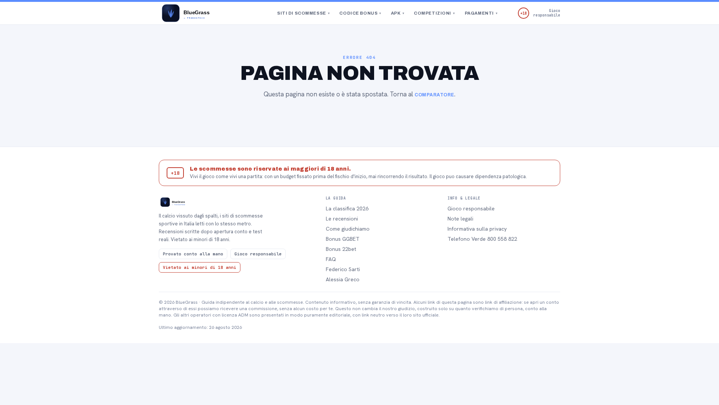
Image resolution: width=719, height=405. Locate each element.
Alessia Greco (343, 279)
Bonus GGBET (343, 239)
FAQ (331, 259)
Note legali (460, 218)
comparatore (434, 95)
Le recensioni (342, 218)
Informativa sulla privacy (477, 228)
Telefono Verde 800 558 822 (482, 239)
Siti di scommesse (303, 13)
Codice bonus (360, 13)
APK (397, 13)
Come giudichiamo (348, 228)
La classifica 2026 (347, 208)
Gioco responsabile (471, 208)
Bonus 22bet (341, 249)
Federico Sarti (343, 269)
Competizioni (434, 13)
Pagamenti (481, 13)
